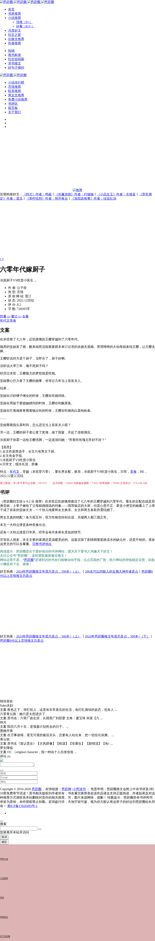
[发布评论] (1, 770)
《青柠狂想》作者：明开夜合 (47, 198)
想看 (5, 316)
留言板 (13, 108)
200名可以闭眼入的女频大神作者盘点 (111, 571)
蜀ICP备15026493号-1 (22, 806)
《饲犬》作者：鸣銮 (37, 194)
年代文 (5, 320)
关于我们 (14, 112)
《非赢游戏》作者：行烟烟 (74, 194)
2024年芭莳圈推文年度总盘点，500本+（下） (117, 636)
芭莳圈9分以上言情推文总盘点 (22, 640)
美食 (13, 320)
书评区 (13, 103)
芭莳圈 (29, 560)
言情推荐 (14, 86)
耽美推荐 (14, 91)
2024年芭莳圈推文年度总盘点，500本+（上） (48, 571)
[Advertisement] (77, 160)
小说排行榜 (16, 82)
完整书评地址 (42, 544)
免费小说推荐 (17, 99)
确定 (4, 841)
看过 (16, 316)
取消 (4, 836)
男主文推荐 (16, 95)
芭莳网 (66, 789)
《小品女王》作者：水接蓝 (116, 194)
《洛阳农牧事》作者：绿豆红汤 (93, 198)
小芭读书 (79, 789)
